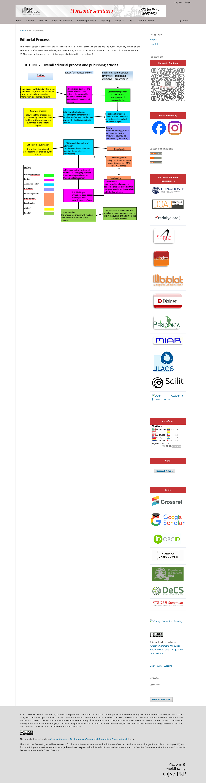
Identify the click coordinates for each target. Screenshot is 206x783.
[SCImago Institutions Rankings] (166, 621)
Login (187, 2)
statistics (119, 20)
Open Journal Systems (161, 665)
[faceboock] (175, 134)
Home (23, 30)
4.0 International (118, 739)
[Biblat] (168, 286)
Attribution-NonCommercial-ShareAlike (89, 739)
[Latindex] (161, 267)
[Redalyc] (168, 221)
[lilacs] (163, 371)
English (153, 39)
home (18, 20)
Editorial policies (86, 20)
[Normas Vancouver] (168, 560)
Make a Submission (161, 699)
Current (30, 20)
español (154, 44)
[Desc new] (168, 594)
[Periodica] (166, 329)
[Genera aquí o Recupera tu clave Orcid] (166, 543)
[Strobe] (168, 606)
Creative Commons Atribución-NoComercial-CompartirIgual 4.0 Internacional (166, 649)
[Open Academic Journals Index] (168, 399)
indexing (105, 20)
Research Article (164, 470)
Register (178, 2)
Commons (64, 739)
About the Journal (61, 20)
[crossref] (167, 505)
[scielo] (163, 244)
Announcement (146, 20)
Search (184, 20)
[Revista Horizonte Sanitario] (168, 101)
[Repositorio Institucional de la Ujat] (168, 580)
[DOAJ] (168, 207)
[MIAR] (168, 344)
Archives (43, 20)
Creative (54, 739)
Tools (131, 20)
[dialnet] (167, 308)
